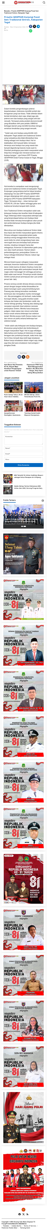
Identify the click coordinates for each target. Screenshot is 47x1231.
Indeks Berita (16, 1226)
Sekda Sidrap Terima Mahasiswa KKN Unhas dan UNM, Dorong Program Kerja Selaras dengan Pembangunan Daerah (28, 487)
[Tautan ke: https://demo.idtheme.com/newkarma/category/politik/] (42, 500)
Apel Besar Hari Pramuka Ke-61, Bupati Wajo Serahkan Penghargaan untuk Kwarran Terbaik (13, 367)
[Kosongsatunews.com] (24, 2)
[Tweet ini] (34, 26)
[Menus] (3, 2)
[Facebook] (19, 357)
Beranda (7, 11)
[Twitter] (23, 357)
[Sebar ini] (30, 26)
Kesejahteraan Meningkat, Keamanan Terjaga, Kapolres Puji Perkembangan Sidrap (12, 414)
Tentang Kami (25, 1228)
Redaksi (6, 1226)
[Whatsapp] (30, 30)
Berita (6, 30)
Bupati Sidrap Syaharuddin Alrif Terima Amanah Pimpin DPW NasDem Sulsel (21, 520)
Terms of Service (30, 1226)
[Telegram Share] (38, 26)
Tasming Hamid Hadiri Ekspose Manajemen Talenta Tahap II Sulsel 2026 (32, 414)
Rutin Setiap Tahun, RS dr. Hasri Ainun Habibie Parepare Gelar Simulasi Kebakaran (13, 396)
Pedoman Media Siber (9, 1228)
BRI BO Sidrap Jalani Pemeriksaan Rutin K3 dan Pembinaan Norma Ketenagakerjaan (32, 396)
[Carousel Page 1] (22, 526)
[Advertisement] (23, 60)
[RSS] (27, 357)
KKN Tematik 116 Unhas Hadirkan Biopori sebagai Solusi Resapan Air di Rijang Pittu (28, 476)
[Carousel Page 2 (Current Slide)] (25, 526)
